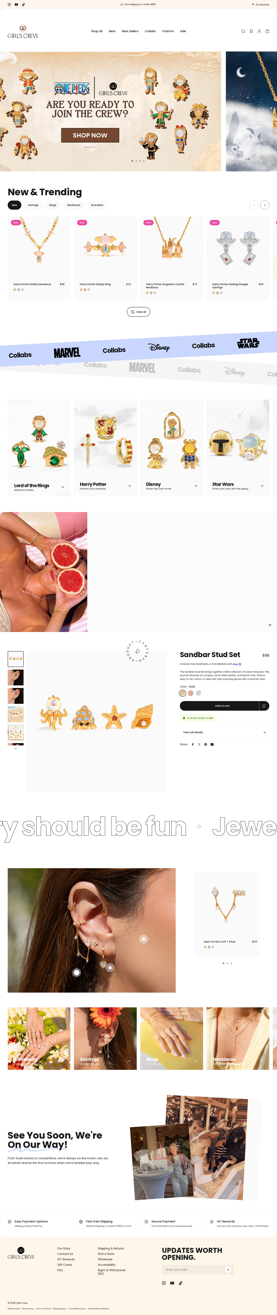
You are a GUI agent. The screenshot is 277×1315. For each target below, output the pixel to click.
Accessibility (106, 1265)
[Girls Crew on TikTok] (180, 1283)
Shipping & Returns (111, 1248)
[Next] (247, 159)
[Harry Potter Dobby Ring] (105, 248)
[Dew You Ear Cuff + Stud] (227, 904)
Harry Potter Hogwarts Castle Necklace (165, 285)
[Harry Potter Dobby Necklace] (39, 248)
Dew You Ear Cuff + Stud (219, 942)
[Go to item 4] (16, 714)
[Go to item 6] (16, 751)
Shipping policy (59, 1308)
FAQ (60, 1270)
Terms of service (43, 1308)
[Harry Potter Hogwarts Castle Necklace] (171, 248)
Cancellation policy (77, 1308)
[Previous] (30, 159)
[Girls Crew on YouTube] (172, 1283)
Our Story (63, 1248)
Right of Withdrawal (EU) (111, 1272)
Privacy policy (28, 1308)
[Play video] (138, 574)
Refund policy (14, 1308)
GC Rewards (262, 4)
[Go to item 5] (16, 733)
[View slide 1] (223, 963)
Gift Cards (64, 1265)
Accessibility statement (98, 1308)
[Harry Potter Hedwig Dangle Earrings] (237, 248)
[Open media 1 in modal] (96, 721)
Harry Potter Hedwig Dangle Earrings (230, 285)
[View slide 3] (231, 963)
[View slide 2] (227, 963)
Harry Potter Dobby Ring (95, 284)
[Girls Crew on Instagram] (164, 1283)
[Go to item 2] (16, 677)
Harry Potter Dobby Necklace (32, 284)
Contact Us (65, 1254)
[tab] (14, 205)
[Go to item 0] (16, 659)
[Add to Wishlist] (65, 274)
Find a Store (106, 1254)
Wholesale (105, 1259)
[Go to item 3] (16, 696)
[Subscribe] (228, 1270)
